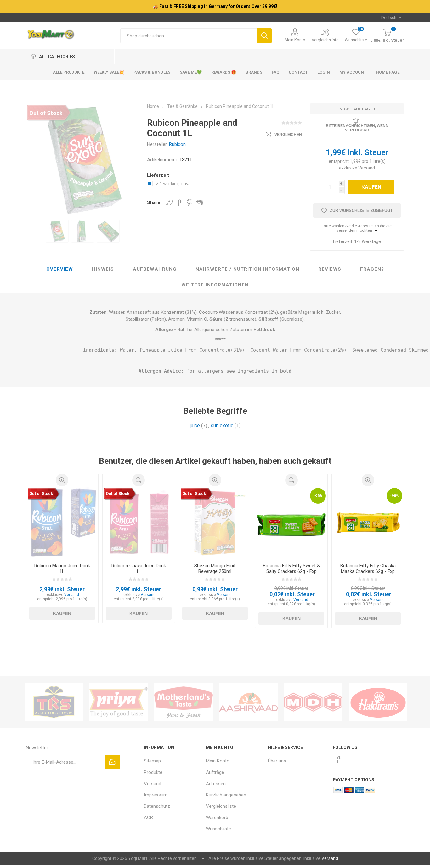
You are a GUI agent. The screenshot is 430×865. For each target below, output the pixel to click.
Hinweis (103, 269)
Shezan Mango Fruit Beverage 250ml (214, 568)
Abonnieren (112, 762)
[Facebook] (339, 760)
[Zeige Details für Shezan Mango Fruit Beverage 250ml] (215, 522)
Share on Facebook (179, 202)
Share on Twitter (169, 202)
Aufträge (215, 772)
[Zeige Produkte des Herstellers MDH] (313, 702)
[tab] (60, 269)
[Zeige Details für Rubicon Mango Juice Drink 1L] (62, 522)
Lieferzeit (158, 175)
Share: (154, 202)
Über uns (277, 761)
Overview (59, 269)
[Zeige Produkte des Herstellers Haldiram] (378, 702)
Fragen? (372, 269)
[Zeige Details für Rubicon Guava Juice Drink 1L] (139, 522)
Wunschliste (218, 829)
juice (195, 426)
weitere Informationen (215, 285)
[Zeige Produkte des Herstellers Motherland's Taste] (183, 702)
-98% (318, 495)
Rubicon (177, 144)
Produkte (153, 772)
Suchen (264, 35)
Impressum (155, 795)
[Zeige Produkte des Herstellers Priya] (118, 702)
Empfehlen (199, 202)
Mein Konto (295, 39)
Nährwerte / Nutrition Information (247, 269)
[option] (57, 231)
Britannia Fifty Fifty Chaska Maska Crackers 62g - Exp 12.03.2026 (368, 571)
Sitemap (152, 761)
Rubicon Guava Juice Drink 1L (138, 568)
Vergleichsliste (325, 39)
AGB (148, 817)
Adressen (216, 783)
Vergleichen (288, 134)
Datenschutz (157, 806)
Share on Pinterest (189, 202)
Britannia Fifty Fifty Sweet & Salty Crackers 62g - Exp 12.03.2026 (291, 571)
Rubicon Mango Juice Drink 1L (62, 568)
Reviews (329, 269)
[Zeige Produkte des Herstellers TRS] (54, 702)
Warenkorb (217, 817)
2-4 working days (173, 183)
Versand (366, 167)
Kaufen (371, 187)
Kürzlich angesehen (226, 795)
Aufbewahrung (155, 269)
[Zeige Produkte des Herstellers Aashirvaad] (248, 702)
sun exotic (222, 426)
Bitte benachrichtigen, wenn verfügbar (357, 128)
